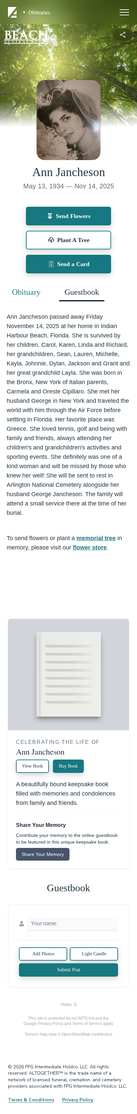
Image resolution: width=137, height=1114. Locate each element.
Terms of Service (87, 1023)
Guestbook (82, 292)
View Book (32, 766)
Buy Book (68, 766)
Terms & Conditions (31, 1100)
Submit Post (68, 969)
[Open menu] (124, 12)
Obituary (26, 292)
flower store (90, 547)
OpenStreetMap (76, 1034)
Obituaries (39, 12)
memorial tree (96, 538)
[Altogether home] (13, 12)
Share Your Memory (43, 854)
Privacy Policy (50, 1023)
